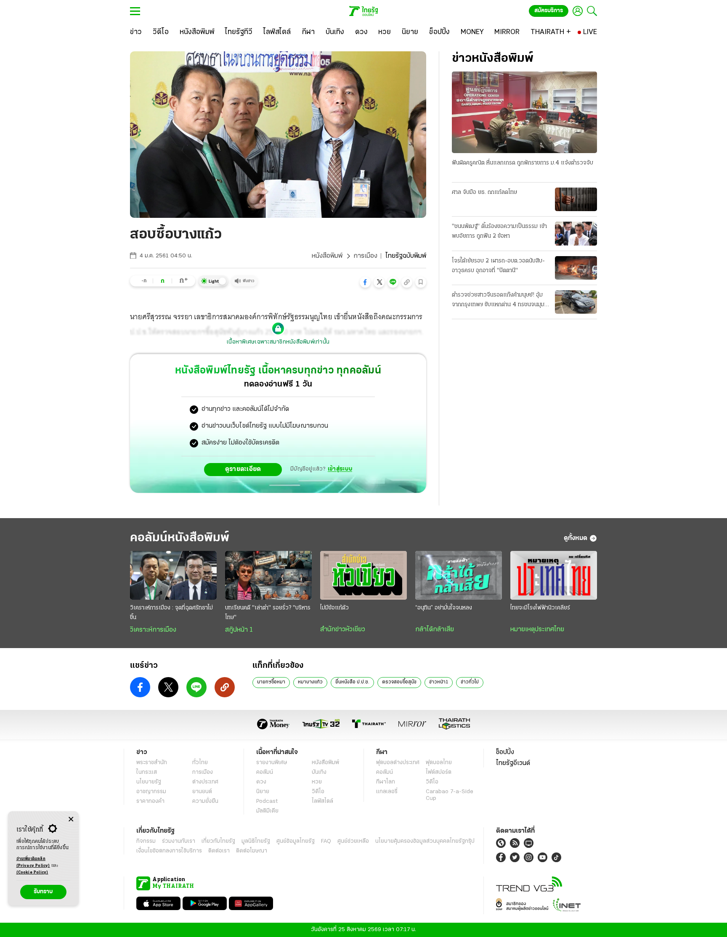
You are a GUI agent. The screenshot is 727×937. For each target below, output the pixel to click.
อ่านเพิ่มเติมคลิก (33, 862)
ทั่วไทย (200, 763)
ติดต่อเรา (219, 851)
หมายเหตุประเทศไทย (537, 629)
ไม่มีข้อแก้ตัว (334, 608)
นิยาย (262, 792)
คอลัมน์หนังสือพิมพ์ (179, 538)
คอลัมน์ (264, 772)
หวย (317, 782)
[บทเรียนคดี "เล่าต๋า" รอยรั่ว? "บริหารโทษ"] (268, 575)
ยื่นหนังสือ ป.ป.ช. (352, 682)
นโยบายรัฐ (148, 782)
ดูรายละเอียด (243, 469)
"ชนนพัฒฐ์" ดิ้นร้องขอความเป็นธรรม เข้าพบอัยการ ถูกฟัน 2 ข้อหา (499, 231)
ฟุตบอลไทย (439, 763)
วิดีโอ (318, 792)
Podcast (267, 801)
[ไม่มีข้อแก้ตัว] (363, 575)
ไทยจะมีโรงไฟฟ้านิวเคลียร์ (540, 608)
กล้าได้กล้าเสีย (434, 629)
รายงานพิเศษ (271, 763)
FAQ (326, 841)
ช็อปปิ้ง (505, 752)
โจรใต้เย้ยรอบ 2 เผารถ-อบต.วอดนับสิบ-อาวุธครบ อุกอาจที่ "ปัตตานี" (498, 266)
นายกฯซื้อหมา (271, 682)
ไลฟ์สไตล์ (322, 801)
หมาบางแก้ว (310, 682)
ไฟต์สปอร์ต (438, 772)
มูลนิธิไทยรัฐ (255, 841)
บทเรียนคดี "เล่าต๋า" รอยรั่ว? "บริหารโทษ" (267, 613)
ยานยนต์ (202, 792)
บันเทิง (319, 772)
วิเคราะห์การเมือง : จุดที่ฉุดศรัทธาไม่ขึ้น (171, 613)
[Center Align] (71, 819)
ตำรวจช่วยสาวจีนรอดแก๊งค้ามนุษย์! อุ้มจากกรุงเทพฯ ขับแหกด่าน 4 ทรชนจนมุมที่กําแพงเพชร (500, 301)
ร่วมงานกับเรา (178, 841)
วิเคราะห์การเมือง (153, 630)
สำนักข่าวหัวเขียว (342, 629)
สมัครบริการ (548, 11)
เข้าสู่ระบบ (340, 469)
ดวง (261, 782)
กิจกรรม (146, 841)
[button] (365, 282)
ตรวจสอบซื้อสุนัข (399, 682)
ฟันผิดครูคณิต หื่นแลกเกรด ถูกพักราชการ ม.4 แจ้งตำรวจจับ (522, 163)
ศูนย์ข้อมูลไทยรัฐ (295, 841)
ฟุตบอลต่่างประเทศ (397, 763)
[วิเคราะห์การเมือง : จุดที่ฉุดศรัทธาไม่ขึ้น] (173, 575)
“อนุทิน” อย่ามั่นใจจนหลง (443, 608)
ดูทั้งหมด (575, 538)
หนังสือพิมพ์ (327, 256)
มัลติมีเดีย (267, 811)
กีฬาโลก (385, 782)
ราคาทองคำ (150, 801)
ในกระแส (146, 772)
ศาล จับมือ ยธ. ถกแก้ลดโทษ (484, 192)
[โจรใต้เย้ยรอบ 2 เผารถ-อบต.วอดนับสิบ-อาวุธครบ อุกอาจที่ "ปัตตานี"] (576, 268)
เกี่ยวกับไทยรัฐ (218, 841)
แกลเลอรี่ (387, 792)
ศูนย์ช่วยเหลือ (353, 841)
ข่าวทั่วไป (470, 682)
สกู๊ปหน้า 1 (239, 630)
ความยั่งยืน (205, 801)
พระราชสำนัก (151, 763)
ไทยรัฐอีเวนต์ (513, 763)
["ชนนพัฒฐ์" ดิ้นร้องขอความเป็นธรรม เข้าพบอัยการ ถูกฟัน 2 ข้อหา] (576, 233)
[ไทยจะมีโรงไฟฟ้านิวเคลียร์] (553, 575)
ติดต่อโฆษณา (251, 851)
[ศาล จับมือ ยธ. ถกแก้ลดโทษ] (576, 199)
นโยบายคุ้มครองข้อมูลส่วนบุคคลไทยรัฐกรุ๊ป (425, 841)
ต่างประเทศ (205, 782)
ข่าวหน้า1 (438, 682)
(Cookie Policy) (32, 872)
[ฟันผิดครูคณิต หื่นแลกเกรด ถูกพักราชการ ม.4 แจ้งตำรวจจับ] (524, 112)
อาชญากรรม (151, 792)
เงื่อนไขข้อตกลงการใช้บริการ (169, 851)
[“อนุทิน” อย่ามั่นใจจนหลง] (458, 575)
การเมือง (365, 256)
